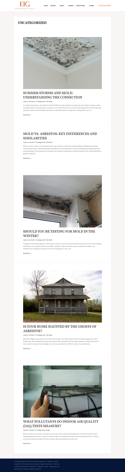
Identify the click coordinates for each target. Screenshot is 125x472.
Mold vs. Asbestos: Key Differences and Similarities (60, 136)
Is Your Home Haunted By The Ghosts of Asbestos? (59, 329)
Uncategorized (40, 101)
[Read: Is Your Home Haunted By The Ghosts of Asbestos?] (62, 296)
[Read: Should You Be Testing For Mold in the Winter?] (62, 201)
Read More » (27, 115)
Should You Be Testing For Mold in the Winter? (59, 233)
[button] (56, 6)
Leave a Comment (29, 101)
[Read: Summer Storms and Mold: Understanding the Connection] (62, 63)
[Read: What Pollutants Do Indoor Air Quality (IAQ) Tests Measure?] (62, 391)
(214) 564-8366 (105, 5)
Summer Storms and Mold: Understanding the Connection (52, 95)
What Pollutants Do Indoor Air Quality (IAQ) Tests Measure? (60, 424)
